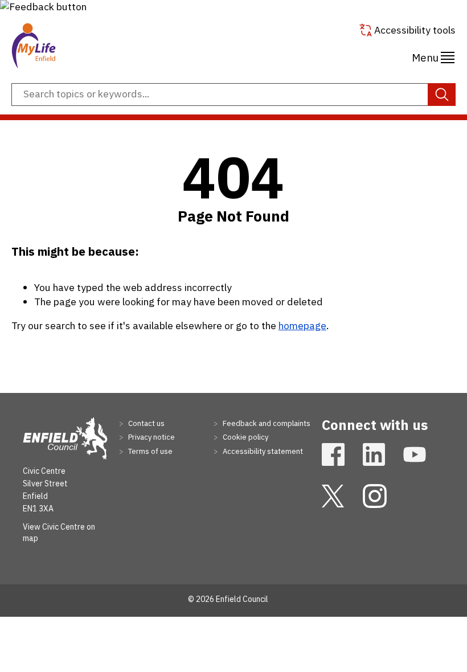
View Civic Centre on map (59, 532)
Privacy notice (150, 437)
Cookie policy (244, 437)
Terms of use (149, 451)
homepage (302, 325)
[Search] (442, 94)
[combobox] (233, 94)
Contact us (145, 423)
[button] (43, 6)
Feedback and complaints (265, 423)
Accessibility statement (262, 451)
